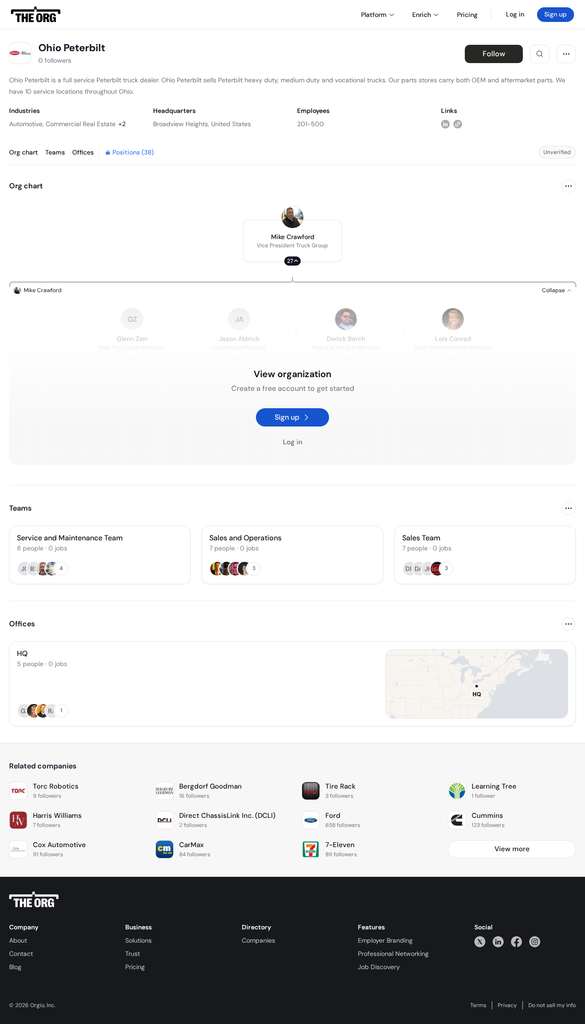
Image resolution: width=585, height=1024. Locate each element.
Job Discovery (379, 967)
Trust (132, 953)
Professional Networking (393, 953)
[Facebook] (516, 941)
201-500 (310, 124)
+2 (122, 124)
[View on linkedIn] (445, 123)
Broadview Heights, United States (202, 124)
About (18, 940)
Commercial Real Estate (81, 124)
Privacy (507, 1005)
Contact (21, 953)
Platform (374, 15)
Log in (515, 14)
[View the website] (457, 123)
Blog (15, 967)
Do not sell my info (552, 1005)
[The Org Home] (35, 14)
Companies (258, 940)
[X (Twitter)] (479, 941)
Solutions (138, 940)
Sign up (555, 14)
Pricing (135, 967)
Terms (478, 1005)
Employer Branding (385, 940)
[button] (292, 241)
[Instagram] (534, 941)
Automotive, (26, 124)
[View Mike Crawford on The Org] (292, 217)
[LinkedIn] (498, 941)
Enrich (421, 15)
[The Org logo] (33, 899)
